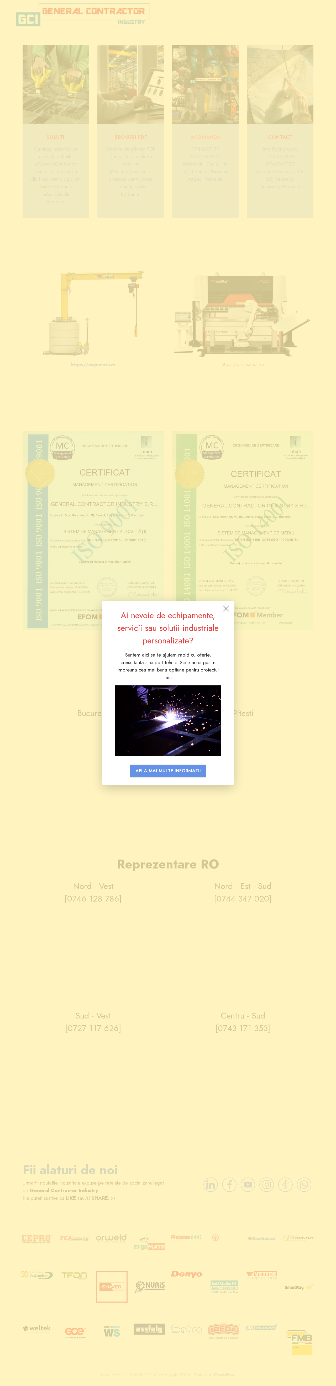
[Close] (226, 608)
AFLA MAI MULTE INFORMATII (168, 770)
